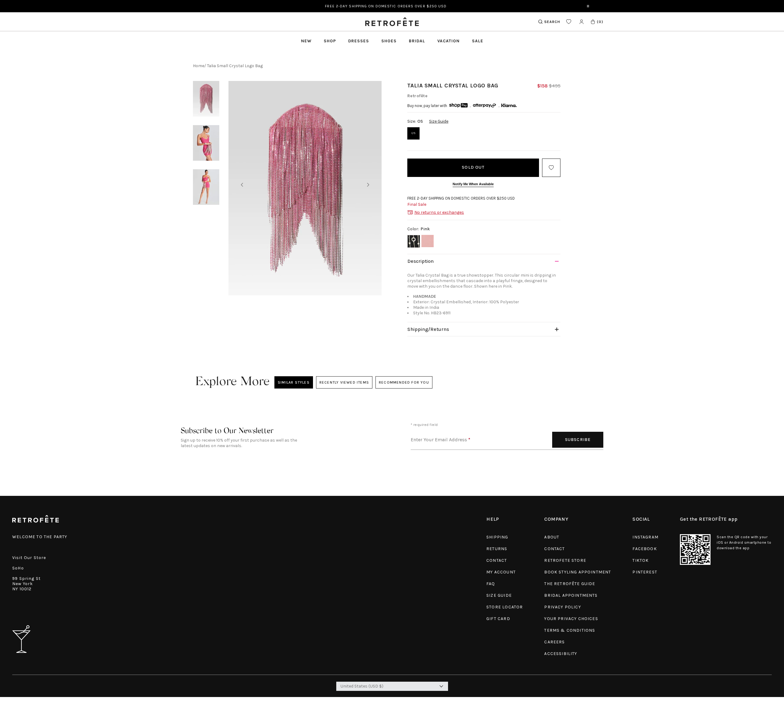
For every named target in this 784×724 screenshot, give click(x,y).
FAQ (490, 583)
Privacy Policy (562, 607)
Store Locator (504, 607)
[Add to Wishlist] (551, 168)
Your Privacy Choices (571, 618)
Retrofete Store (565, 560)
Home (198, 65)
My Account (501, 572)
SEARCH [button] (552, 22)
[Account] (581, 22)
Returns (496, 548)
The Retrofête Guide (569, 583)
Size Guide (438, 121)
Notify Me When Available (473, 184)
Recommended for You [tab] (404, 382)
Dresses (358, 41)
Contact (496, 560)
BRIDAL (417, 41)
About (551, 537)
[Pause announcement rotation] (588, 6)
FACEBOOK (644, 548)
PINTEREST (644, 572)
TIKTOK (640, 560)
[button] (596, 21)
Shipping (497, 537)
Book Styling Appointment (577, 572)
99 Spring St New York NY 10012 (26, 584)
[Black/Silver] (413, 241)
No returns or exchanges (439, 212)
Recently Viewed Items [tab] (344, 382)
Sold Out (473, 167)
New (306, 41)
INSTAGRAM (645, 537)
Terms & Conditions (569, 630)
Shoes (389, 41)
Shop (330, 41)
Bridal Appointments (570, 595)
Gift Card (498, 618)
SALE (477, 41)
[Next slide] (368, 185)
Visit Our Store (29, 557)
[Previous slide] (242, 185)
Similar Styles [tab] (294, 382)
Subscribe (578, 439)
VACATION (448, 41)
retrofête (417, 95)
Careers (554, 642)
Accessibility (560, 653)
